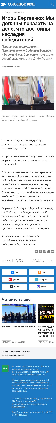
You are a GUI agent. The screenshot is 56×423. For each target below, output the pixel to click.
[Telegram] (44, 251)
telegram (44, 279)
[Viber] (48, 251)
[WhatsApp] (52, 251)
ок (44, 272)
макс (43, 286)
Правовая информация (13, 355)
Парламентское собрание (22, 260)
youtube (16, 279)
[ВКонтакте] (36, 251)
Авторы (26, 352)
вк (17, 272)
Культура (6, 342)
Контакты (15, 352)
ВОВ (50, 260)
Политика (43, 342)
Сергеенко (7, 260)
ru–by (16, 286)
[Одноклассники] (40, 251)
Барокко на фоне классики (18, 326)
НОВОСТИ (6, 12)
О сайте (5, 352)
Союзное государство (38, 260)
